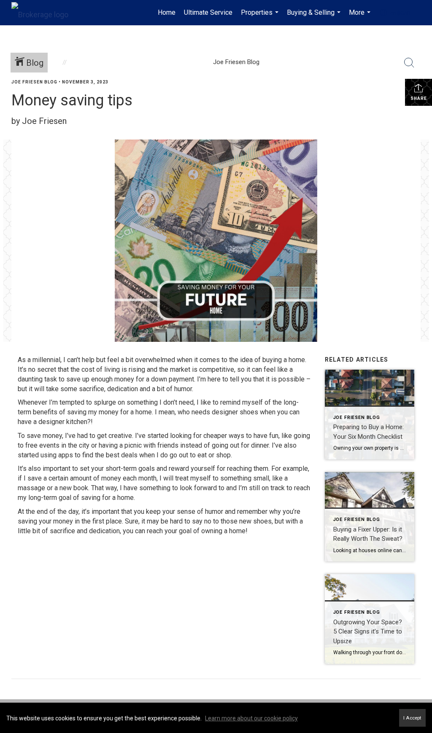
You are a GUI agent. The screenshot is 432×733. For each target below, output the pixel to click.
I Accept (412, 718)
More (361, 16)
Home (167, 12)
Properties (261, 16)
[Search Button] (409, 62)
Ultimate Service (208, 12)
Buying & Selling (315, 16)
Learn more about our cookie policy (251, 718)
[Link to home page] (44, 12)
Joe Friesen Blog (34, 82)
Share (418, 98)
